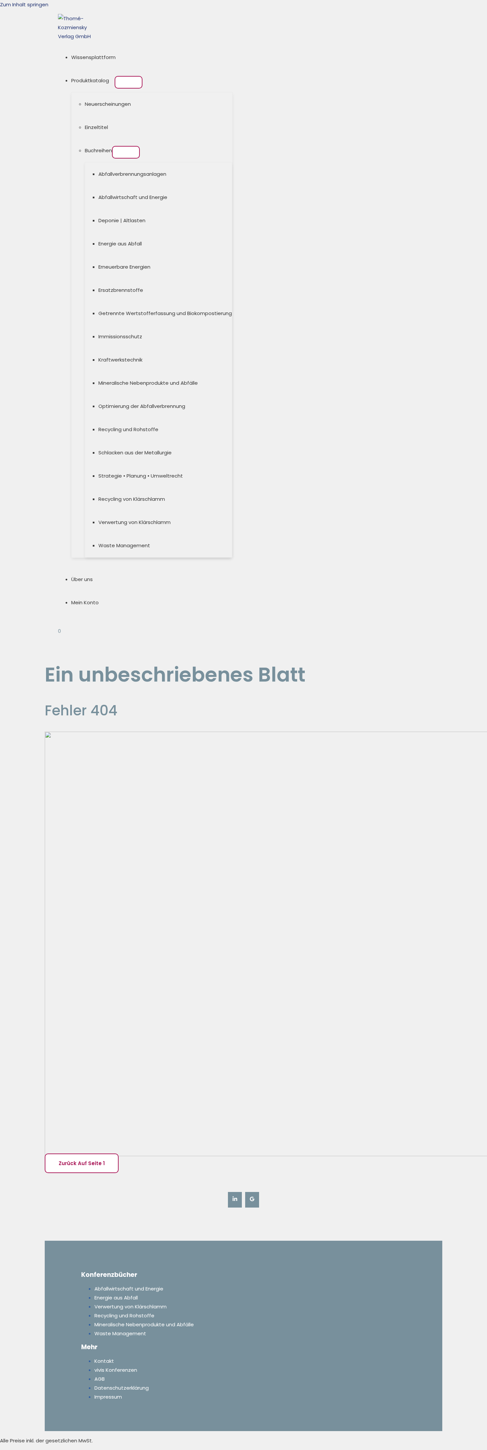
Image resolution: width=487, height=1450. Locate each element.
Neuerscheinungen (108, 103)
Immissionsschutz (120, 336)
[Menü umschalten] (128, 82)
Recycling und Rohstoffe (128, 429)
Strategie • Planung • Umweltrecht (140, 475)
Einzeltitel (96, 127)
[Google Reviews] (252, 1200)
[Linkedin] (235, 1200)
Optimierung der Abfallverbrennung (141, 406)
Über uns (82, 579)
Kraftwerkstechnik (120, 359)
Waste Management (124, 545)
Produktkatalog (90, 80)
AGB (99, 1378)
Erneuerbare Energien (124, 266)
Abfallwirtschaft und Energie (132, 197)
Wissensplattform (93, 57)
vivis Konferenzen (115, 1369)
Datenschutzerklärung (121, 1387)
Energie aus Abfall (120, 243)
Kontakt (104, 1360)
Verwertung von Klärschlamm (134, 522)
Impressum (108, 1396)
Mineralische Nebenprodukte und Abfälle (148, 382)
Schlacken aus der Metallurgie (135, 452)
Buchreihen (98, 150)
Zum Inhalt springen (24, 4)
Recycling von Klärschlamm (131, 498)
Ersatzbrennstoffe (120, 290)
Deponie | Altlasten (121, 220)
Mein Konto (85, 602)
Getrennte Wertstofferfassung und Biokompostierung (165, 313)
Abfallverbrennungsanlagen (132, 173)
